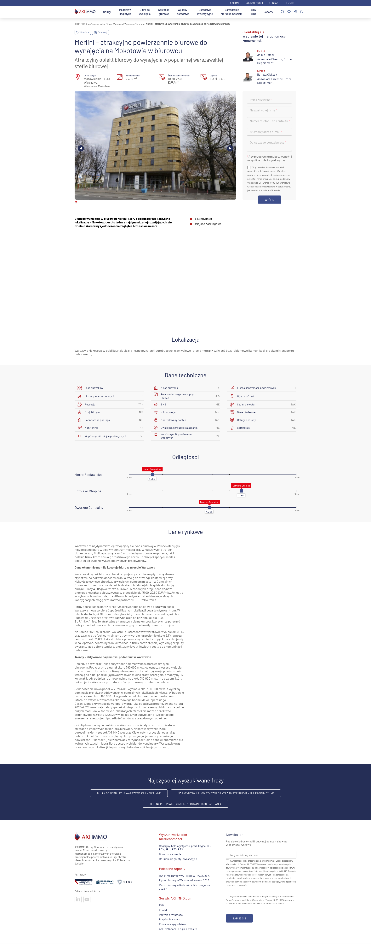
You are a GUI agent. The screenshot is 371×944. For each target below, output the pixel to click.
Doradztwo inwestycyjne (205, 11)
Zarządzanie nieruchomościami (232, 11)
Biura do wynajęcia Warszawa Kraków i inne (129, 793)
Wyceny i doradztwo (183, 11)
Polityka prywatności (171, 914)
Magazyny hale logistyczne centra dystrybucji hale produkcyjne (226, 793)
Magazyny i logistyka (125, 11)
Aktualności (254, 2)
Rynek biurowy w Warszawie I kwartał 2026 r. (185, 880)
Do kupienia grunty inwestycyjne (178, 858)
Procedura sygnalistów (172, 924)
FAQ (161, 905)
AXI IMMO (79, 23)
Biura (88, 23)
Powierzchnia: (133, 75)
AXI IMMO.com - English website (178, 928)
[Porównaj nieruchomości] (295, 11)
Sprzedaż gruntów (163, 11)
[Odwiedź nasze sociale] (78, 899)
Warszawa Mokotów (134, 23)
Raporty (268, 12)
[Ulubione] (289, 12)
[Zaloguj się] (301, 11)
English (291, 2)
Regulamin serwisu (170, 919)
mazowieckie (98, 23)
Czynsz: (213, 75)
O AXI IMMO (234, 2)
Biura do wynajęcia (145, 11)
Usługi (107, 12)
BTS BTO (253, 11)
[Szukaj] (282, 12)
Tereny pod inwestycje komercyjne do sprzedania (185, 803)
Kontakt (274, 2)
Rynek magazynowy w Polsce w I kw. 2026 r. (184, 875)
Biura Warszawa (115, 23)
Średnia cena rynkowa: (179, 75)
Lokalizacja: (90, 75)
